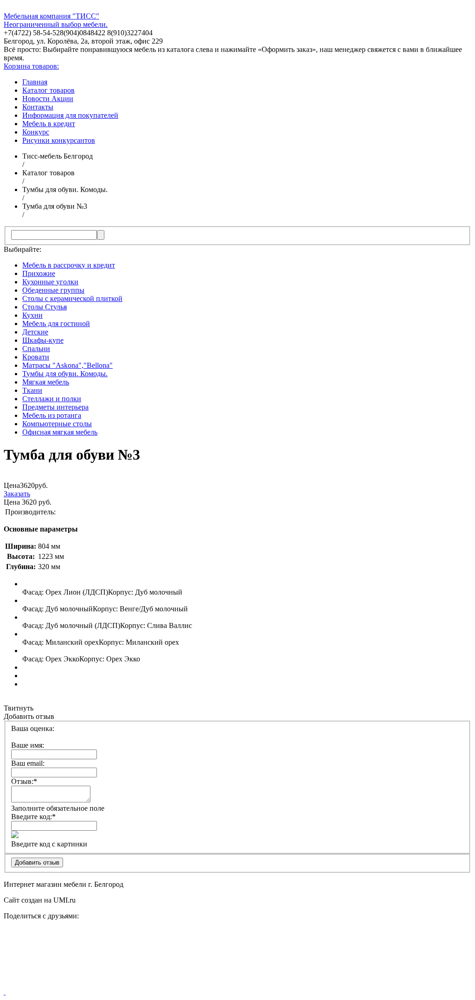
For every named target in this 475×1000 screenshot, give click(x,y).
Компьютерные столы (57, 424)
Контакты (37, 107)
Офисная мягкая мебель (59, 432)
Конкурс (35, 132)
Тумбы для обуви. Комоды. (65, 374)
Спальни (36, 349)
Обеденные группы (53, 290)
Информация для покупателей (70, 115)
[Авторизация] (5, 992)
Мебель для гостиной (56, 323)
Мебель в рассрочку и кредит (68, 265)
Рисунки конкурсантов (58, 140)
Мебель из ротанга (51, 415)
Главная (34, 82)
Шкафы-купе (43, 340)
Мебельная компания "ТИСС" (51, 16)
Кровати (35, 357)
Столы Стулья (44, 307)
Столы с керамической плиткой (72, 298)
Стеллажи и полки (51, 399)
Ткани (32, 390)
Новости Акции (47, 99)
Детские (35, 332)
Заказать (17, 494)
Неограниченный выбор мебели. (56, 24)
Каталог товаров (48, 90)
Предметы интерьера (55, 407)
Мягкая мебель (45, 382)
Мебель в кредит (48, 124)
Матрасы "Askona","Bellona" (67, 365)
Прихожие (38, 273)
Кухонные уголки (50, 282)
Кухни (32, 315)
